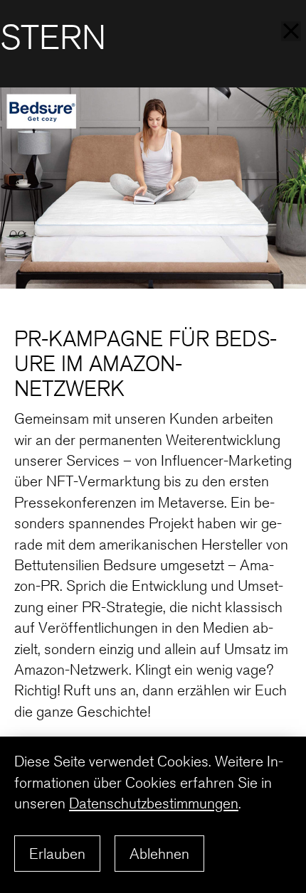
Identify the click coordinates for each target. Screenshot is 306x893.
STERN (53, 38)
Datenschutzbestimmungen (153, 803)
